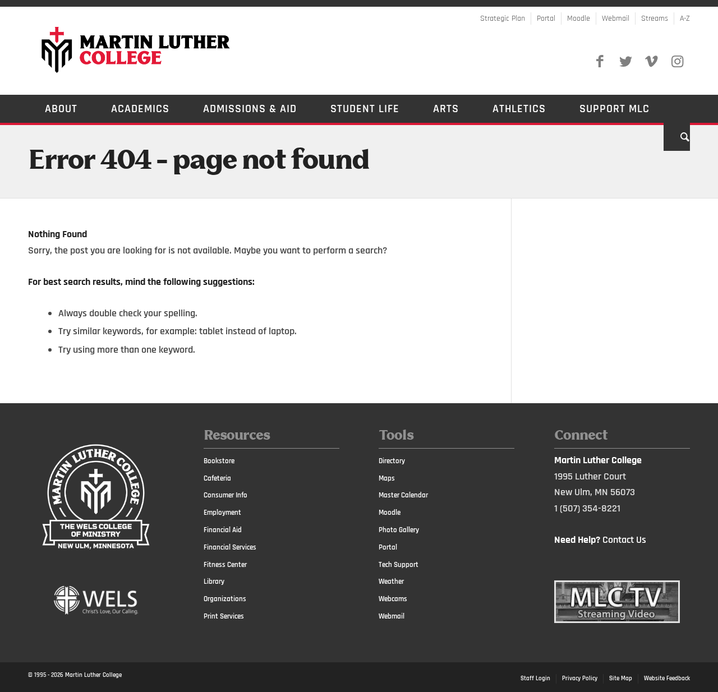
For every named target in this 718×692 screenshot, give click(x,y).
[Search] (677, 137)
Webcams (393, 598)
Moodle (578, 18)
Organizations (225, 598)
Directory (392, 460)
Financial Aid (223, 529)
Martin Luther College (93, 675)
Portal (546, 18)
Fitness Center (225, 564)
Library (214, 581)
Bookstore (219, 460)
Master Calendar (403, 495)
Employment (222, 512)
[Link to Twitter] (625, 61)
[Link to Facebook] (599, 61)
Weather (391, 581)
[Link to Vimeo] (651, 61)
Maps (387, 478)
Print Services (224, 616)
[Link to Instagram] (677, 61)
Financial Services (230, 547)
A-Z (685, 18)
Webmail (615, 18)
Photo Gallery (399, 529)
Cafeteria (217, 478)
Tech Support (398, 564)
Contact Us (624, 539)
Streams (654, 18)
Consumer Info (225, 495)
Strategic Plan (502, 18)
